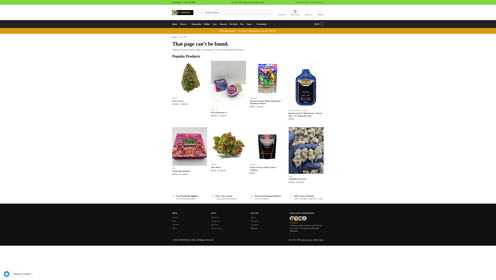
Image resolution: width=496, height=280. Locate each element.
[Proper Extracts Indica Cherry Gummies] (267, 144)
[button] (319, 24)
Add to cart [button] (306, 124)
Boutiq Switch (295, 110)
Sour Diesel (216, 167)
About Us (282, 15)
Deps (291, 176)
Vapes (304, 110)
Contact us (308, 15)
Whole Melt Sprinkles (181, 171)
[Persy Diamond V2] (228, 84)
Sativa (175, 98)
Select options (189, 110)
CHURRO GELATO (297, 179)
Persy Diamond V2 (219, 112)
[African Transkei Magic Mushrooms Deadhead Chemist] (267, 78)
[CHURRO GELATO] (306, 150)
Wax (212, 110)
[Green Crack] (189, 78)
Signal (253, 217)
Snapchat (254, 221)
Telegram (254, 225)
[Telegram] (6, 274)
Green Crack (177, 101)
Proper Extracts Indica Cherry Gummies (263, 168)
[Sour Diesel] (228, 144)
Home (174, 37)
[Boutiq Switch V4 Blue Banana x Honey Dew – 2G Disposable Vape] (306, 84)
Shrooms (253, 98)
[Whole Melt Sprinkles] (189, 146)
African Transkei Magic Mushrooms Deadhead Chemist (265, 102)
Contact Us (215, 221)
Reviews (320, 15)
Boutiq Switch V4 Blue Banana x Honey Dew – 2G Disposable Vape (305, 114)
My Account (295, 15)
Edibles (253, 164)
